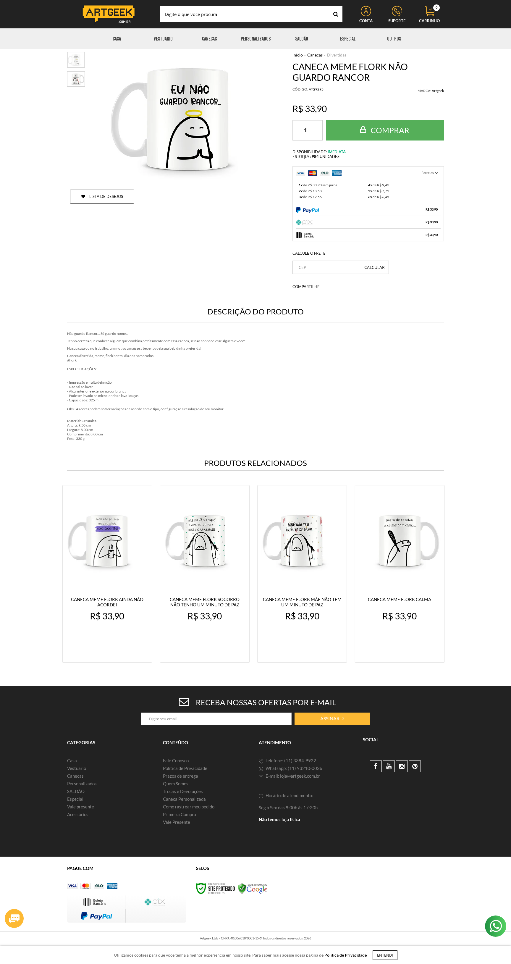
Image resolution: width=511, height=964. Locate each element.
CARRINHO (429, 14)
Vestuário (76, 768)
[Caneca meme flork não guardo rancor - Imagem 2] (76, 79)
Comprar (389, 130)
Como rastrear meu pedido (188, 806)
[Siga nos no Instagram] (402, 766)
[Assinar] (332, 719)
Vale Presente (176, 822)
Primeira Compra (179, 814)
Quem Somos (175, 783)
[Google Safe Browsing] (252, 888)
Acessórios (77, 814)
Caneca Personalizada (184, 799)
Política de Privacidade (185, 768)
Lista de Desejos (105, 196)
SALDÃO (76, 791)
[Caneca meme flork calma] (400, 574)
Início (297, 54)
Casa (72, 760)
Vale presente (80, 806)
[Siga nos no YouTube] (389, 766)
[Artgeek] (108, 14)
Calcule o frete (309, 253)
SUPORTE (396, 20)
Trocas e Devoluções (183, 791)
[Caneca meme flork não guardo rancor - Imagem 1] (76, 59)
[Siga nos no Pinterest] (415, 766)
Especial (75, 799)
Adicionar (120, 652)
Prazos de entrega (180, 776)
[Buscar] (335, 14)
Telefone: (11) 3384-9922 (290, 760)
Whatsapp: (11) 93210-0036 (293, 768)
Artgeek (438, 90)
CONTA (366, 20)
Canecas (315, 54)
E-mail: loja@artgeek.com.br (292, 776)
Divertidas (336, 54)
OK (374, 267)
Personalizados (82, 783)
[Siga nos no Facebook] (376, 766)
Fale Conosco (176, 760)
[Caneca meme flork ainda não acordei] (107, 574)
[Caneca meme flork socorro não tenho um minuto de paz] (205, 574)
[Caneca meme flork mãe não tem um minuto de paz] (302, 574)
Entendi (385, 955)
